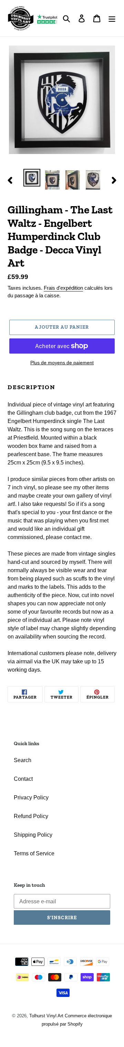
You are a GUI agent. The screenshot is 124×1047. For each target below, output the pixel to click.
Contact (23, 779)
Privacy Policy (31, 797)
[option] (32, 177)
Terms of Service (34, 853)
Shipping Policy (33, 835)
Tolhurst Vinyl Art (46, 1015)
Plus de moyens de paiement (62, 362)
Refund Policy (31, 816)
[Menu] (112, 18)
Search (22, 760)
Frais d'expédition (63, 288)
